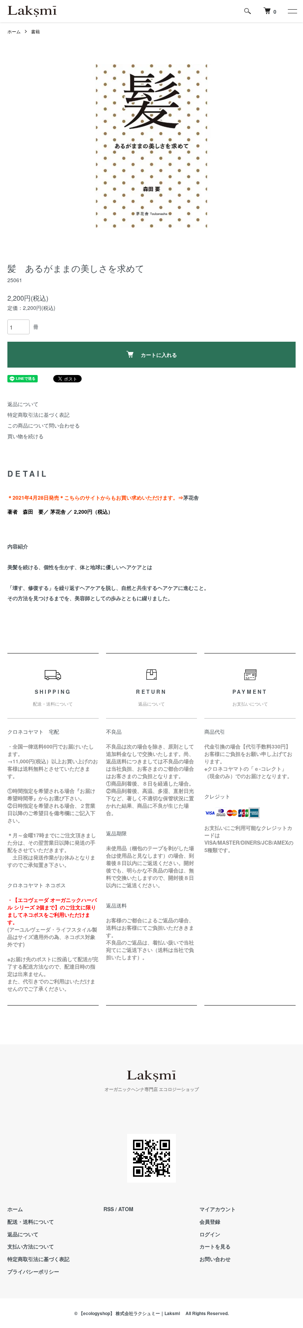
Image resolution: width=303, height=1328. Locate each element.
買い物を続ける (25, 436)
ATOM (125, 1209)
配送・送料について (30, 1221)
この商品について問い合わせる (43, 425)
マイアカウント (218, 1209)
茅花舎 (191, 497)
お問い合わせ (215, 1259)
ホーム (14, 31)
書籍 (35, 31)
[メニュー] (292, 11)
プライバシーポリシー (33, 1271)
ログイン (210, 1234)
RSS (108, 1209)
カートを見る (215, 1246)
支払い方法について (30, 1246)
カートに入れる (159, 354)
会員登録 (210, 1221)
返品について (22, 404)
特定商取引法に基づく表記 (38, 414)
